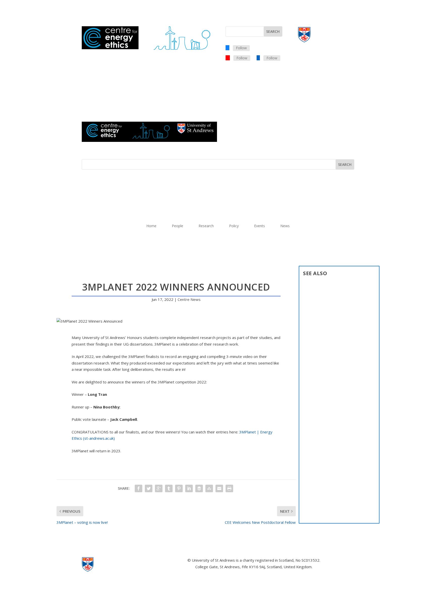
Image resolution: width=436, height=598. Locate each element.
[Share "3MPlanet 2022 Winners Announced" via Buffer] (199, 488)
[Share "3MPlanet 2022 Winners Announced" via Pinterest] (179, 488)
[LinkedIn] (258, 58)
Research (206, 226)
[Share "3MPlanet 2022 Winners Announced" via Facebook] (138, 488)
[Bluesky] (227, 47)
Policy (234, 226)
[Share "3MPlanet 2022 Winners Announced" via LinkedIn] (189, 488)
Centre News (189, 299)
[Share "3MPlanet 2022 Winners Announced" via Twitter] (149, 488)
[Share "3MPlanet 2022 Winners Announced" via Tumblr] (169, 488)
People (177, 226)
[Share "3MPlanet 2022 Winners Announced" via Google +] (159, 488)
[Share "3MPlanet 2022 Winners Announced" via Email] (219, 488)
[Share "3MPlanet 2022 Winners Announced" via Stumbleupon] (209, 488)
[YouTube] (228, 58)
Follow (241, 47)
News (285, 226)
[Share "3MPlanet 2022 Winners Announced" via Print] (229, 488)
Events (259, 226)
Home (151, 226)
